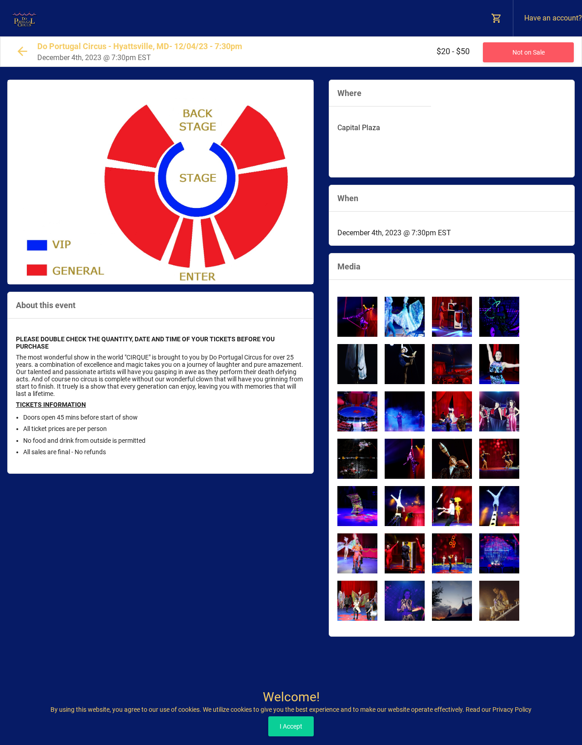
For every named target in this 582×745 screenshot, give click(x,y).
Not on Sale (528, 52)
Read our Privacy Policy (499, 709)
